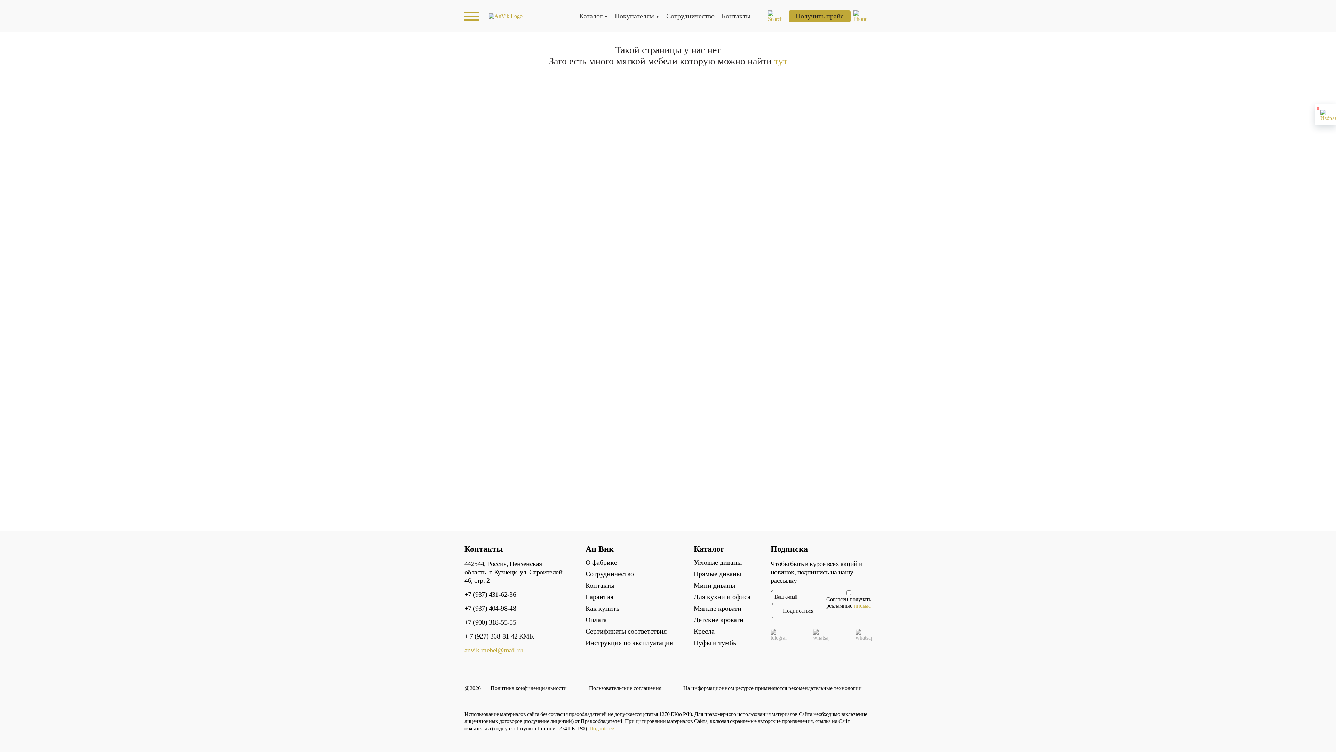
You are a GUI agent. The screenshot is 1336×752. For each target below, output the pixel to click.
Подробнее (601, 728)
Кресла (704, 631)
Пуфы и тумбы (716, 643)
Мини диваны (714, 585)
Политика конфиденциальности (529, 688)
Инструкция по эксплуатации (630, 643)
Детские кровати (718, 620)
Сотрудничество (690, 16)
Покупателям (634, 16)
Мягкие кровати (717, 608)
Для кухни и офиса (722, 597)
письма (862, 606)
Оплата (596, 620)
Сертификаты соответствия (626, 631)
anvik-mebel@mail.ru (493, 650)
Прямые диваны (717, 574)
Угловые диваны (718, 562)
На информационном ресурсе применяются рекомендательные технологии (772, 688)
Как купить (602, 608)
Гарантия (599, 597)
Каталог (591, 16)
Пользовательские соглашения (625, 688)
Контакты (736, 16)
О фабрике (601, 562)
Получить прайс (820, 16)
